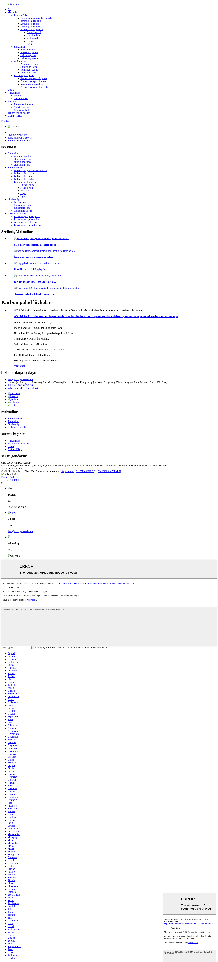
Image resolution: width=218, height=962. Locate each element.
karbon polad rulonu (30, 20)
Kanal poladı (33, 35)
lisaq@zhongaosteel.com (20, 379)
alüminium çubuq (29, 69)
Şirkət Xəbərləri (22, 107)
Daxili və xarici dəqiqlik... (31, 269)
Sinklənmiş (19, 46)
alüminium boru (28, 72)
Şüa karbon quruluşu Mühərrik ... (36, 244)
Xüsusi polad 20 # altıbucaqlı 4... (35, 294)
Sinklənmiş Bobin (29, 52)
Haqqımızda (14, 92)
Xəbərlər (12, 101)
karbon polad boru (29, 23)
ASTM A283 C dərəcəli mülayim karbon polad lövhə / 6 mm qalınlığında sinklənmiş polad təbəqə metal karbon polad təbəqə (96, 316)
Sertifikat (18, 95)
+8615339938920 (10, 480)
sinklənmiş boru (28, 55)
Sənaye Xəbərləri (22, 110)
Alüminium (20, 61)
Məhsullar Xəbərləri (24, 104)
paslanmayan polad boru (32, 84)
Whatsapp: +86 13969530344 (23, 388)
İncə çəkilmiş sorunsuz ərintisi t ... (36, 257)
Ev (9, 9)
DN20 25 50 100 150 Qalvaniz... (35, 281)
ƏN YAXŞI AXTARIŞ (109, 471)
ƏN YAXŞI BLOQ (85, 471)
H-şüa (30, 41)
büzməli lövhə (27, 49)
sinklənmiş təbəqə (29, 58)
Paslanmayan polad (24, 75)
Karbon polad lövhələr (19, 140)
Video (11, 89)
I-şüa (29, 43)
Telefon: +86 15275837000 (21, 385)
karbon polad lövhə (30, 26)
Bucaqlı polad (34, 32)
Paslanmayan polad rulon (33, 81)
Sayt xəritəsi (67, 471)
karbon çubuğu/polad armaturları (36, 18)
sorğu (17, 365)
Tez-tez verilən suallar (19, 112)
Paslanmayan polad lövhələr (34, 87)
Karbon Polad (21, 15)
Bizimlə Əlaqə (15, 115)
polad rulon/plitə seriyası (20, 137)
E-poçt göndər (8, 477)
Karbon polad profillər (31, 29)
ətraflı (22, 365)
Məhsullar (13, 12)
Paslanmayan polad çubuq (33, 78)
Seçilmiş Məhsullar (17, 134)
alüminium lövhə (28, 66)
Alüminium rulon (29, 64)
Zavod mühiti (21, 98)
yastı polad (32, 38)
